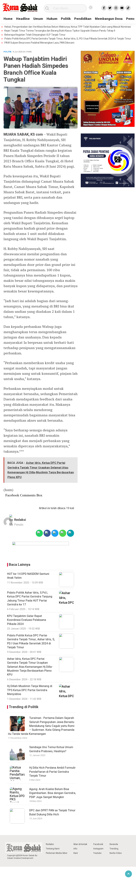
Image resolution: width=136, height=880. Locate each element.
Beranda (114, 844)
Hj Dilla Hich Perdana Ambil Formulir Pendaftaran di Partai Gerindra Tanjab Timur (52, 772)
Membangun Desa (109, 18)
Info (75, 848)
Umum (38, 18)
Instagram (98, 848)
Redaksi (20, 519)
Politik (66, 18)
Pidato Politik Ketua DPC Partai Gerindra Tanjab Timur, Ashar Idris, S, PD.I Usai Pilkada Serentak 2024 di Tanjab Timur (67, 39)
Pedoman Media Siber (56, 853)
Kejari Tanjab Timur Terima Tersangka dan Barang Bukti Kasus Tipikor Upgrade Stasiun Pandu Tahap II (59, 31)
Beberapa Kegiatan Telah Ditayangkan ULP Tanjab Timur (35, 35)
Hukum (52, 18)
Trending (114, 848)
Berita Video (116, 853)
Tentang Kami (53, 848)
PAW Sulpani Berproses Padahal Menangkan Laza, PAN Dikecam (39, 43)
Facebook (98, 844)
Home (8, 18)
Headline (23, 18)
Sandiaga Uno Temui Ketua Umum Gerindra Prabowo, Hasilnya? (51, 749)
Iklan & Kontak (80, 844)
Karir (75, 853)
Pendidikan (82, 18)
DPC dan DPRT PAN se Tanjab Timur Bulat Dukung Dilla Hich (52, 812)
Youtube (97, 853)
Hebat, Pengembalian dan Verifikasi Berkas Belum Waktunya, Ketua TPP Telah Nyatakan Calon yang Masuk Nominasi (67, 27)
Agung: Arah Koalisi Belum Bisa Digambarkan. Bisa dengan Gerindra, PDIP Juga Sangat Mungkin (52, 793)
